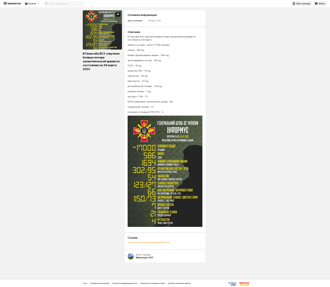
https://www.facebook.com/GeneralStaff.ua (148, 242)
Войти (322, 3)
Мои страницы (303, 3)
